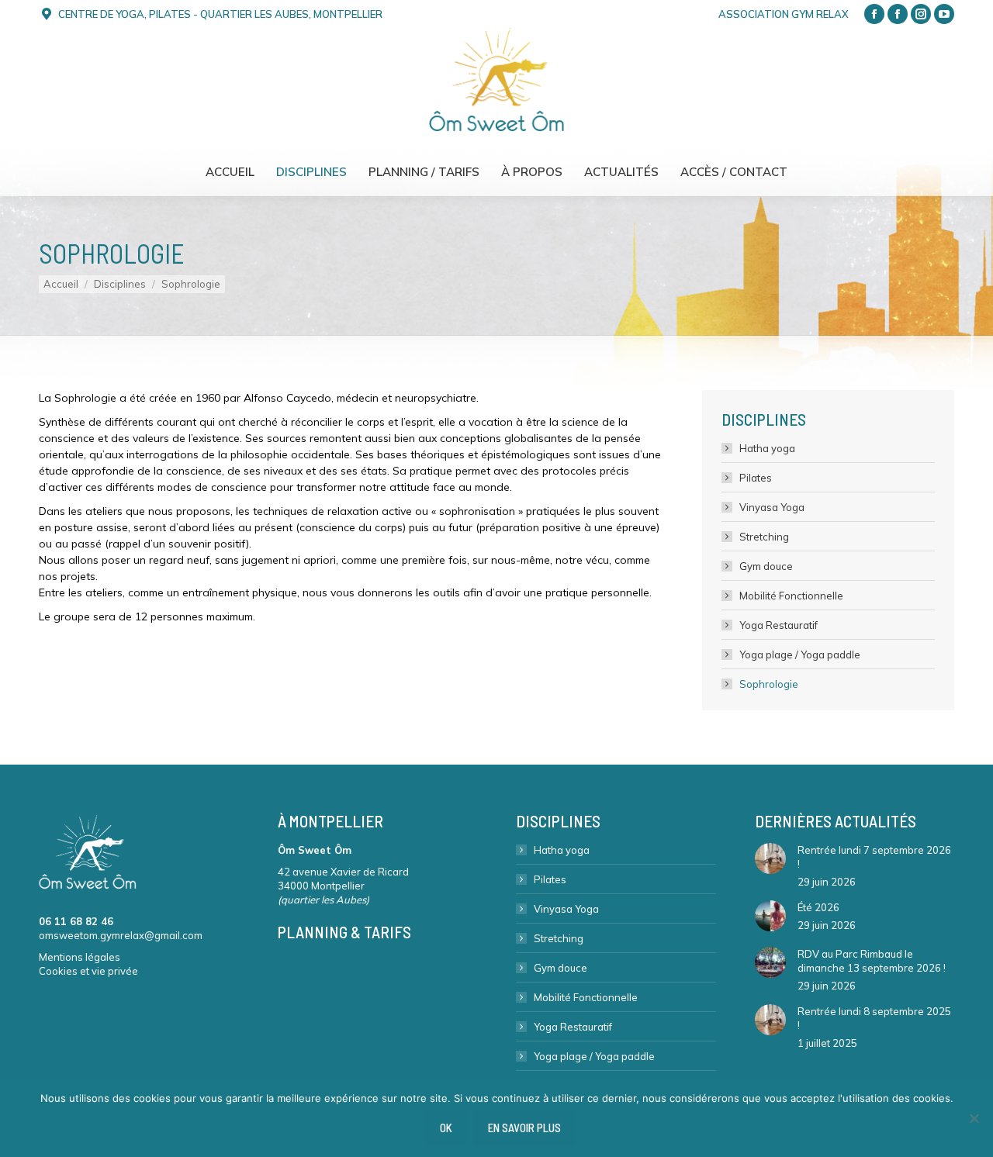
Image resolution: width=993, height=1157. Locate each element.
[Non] (973, 1118)
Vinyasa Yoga (771, 507)
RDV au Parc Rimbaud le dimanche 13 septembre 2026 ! (872, 961)
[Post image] (770, 858)
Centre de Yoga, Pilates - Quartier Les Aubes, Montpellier (220, 14)
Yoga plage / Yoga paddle (799, 654)
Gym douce (766, 566)
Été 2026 (818, 907)
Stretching (764, 536)
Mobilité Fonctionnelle (791, 595)
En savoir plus (524, 1128)
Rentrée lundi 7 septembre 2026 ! (874, 857)
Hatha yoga (767, 448)
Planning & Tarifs (344, 931)
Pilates (755, 477)
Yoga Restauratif (778, 625)
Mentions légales (79, 957)
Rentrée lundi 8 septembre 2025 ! (874, 1018)
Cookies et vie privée (88, 971)
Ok (446, 1128)
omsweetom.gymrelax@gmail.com (120, 935)
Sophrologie (768, 684)
